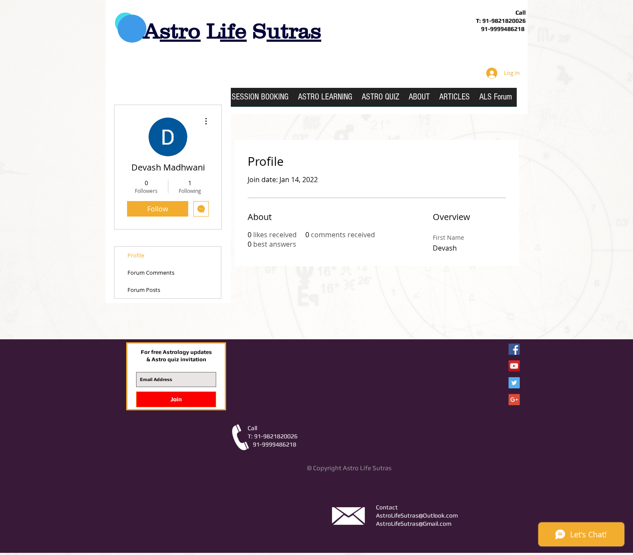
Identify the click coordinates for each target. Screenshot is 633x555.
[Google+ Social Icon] (514, 399)
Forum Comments (150, 272)
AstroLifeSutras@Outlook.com (417, 515)
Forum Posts (143, 290)
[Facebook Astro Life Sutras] (514, 349)
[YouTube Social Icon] (514, 366)
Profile (135, 255)
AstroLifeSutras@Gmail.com (413, 523)
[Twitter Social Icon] (514, 382)
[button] (325, 100)
